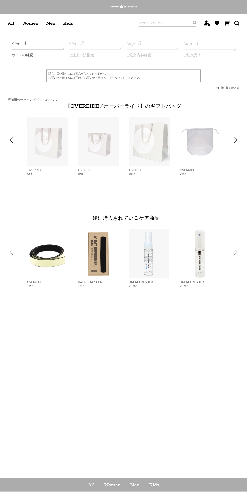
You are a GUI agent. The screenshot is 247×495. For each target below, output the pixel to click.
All (11, 23)
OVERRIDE (34, 170)
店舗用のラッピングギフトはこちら (32, 99)
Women (30, 23)
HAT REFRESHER (90, 282)
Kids (68, 23)
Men (50, 23)
